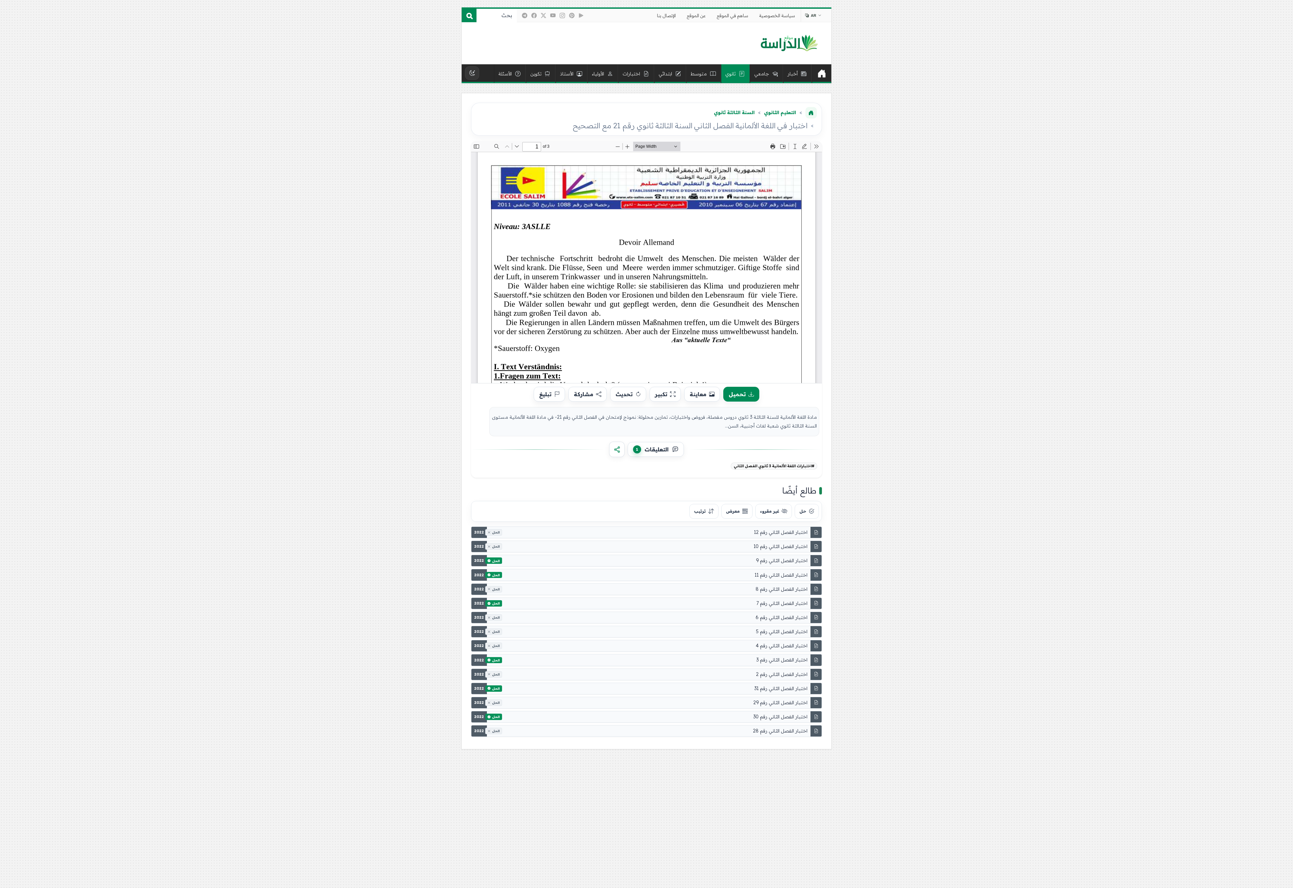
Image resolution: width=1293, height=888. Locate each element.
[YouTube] (553, 15)
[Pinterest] (572, 15)
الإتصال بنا (666, 15)
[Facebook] (534, 15)
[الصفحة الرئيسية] (811, 112)
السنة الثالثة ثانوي (734, 112)
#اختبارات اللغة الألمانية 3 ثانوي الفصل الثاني (774, 466)
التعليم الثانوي (780, 112)
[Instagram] (562, 15)
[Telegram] (525, 15)
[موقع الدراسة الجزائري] (789, 43)
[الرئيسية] (821, 73)
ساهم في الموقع (732, 15)
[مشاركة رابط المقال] (617, 449)
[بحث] (469, 15)
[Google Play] (581, 15)
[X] (543, 15)
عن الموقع (696, 15)
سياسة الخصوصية (777, 15)
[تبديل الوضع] (472, 73)
